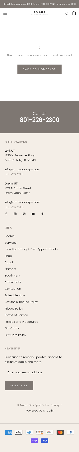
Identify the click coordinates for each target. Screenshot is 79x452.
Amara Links (13, 282)
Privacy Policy (14, 308)
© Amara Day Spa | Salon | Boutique (39, 405)
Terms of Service (16, 315)
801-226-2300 (14, 174)
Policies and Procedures (21, 322)
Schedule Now (15, 295)
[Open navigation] (5, 13)
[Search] (67, 13)
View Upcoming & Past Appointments (31, 249)
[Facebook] (6, 214)
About (9, 262)
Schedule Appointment (15, 4)
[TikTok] (42, 214)
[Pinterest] (24, 214)
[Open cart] (74, 13)
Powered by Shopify (39, 410)
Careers (10, 269)
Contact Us (13, 289)
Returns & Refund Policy (21, 302)
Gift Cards (33, 4)
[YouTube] (33, 214)
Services (10, 243)
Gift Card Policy (15, 335)
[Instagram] (15, 214)
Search (10, 236)
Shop (8, 256)
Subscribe (19, 385)
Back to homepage (39, 69)
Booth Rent (12, 275)
